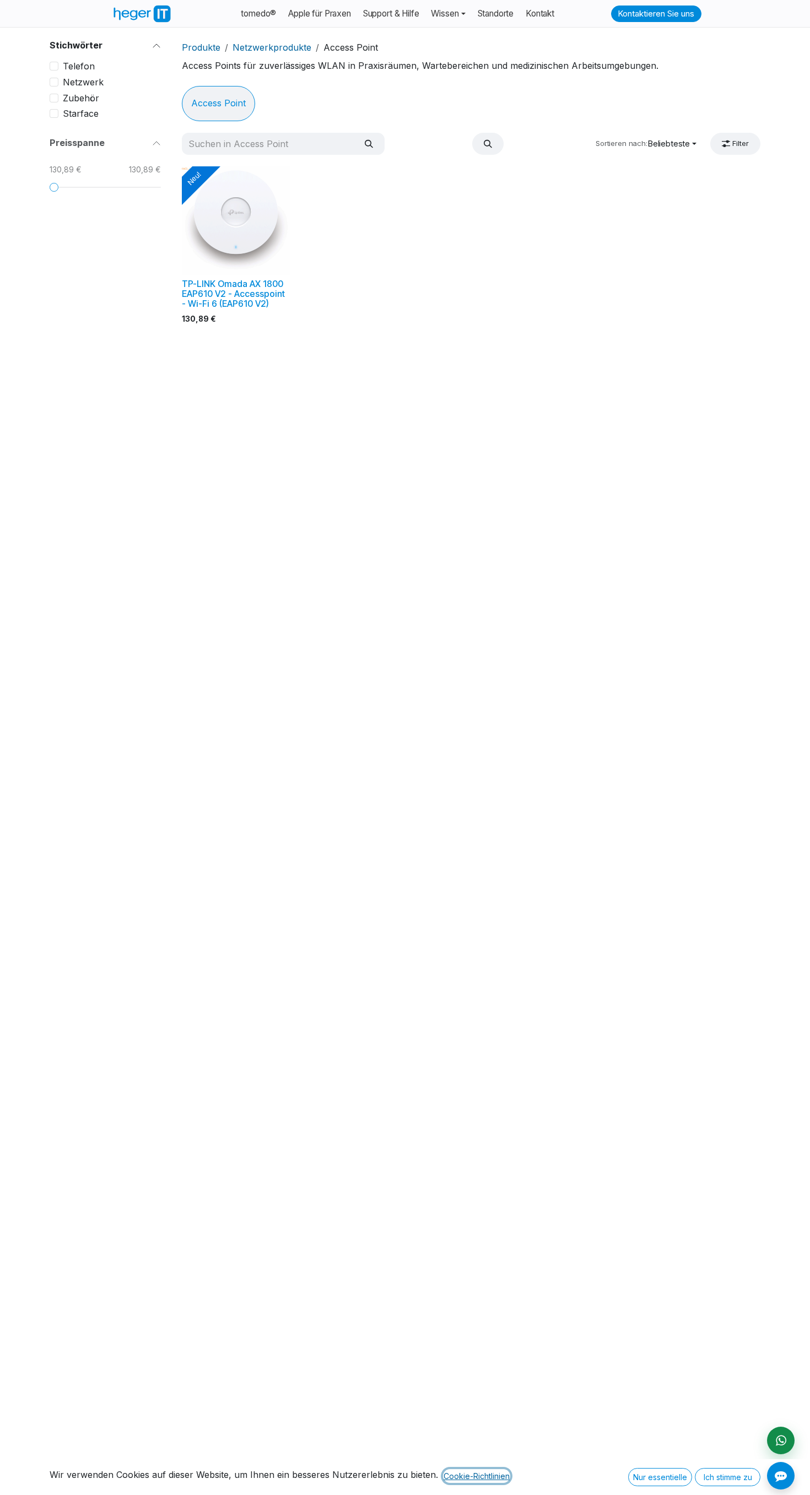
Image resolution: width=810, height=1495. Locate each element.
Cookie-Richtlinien (477, 1476)
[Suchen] (369, 143)
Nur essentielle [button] (660, 1477)
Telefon (79, 66)
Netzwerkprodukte (272, 47)
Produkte (201, 47)
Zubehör (81, 98)
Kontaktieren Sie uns (656, 13)
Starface (81, 113)
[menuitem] (258, 14)
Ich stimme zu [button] (728, 1477)
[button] (488, 143)
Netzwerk (83, 82)
